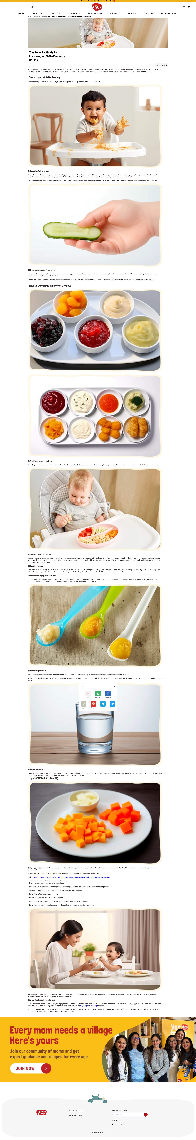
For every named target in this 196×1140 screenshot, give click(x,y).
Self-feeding (41, 16)
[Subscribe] (146, 1115)
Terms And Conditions (76, 1111)
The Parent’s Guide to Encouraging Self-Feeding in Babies (69, 16)
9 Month (31, 16)
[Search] (32, 7)
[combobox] (19, 7)
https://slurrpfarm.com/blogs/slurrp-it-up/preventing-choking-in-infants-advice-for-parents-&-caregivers (71, 877)
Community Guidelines (76, 1115)
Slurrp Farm (102, 1132)
